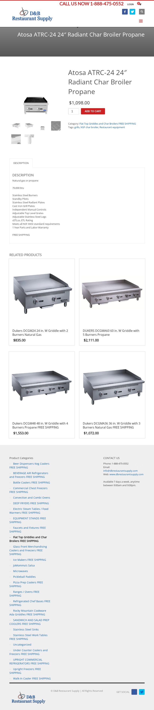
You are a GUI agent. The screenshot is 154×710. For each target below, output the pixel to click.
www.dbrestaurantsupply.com (126, 474)
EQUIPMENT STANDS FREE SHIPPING (27, 520)
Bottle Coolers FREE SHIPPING (31, 482)
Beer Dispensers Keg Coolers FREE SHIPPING (29, 465)
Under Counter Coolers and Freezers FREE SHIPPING (28, 652)
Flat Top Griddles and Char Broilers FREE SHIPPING (107, 123)
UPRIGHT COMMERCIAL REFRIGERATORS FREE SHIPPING (29, 661)
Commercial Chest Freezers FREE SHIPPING (28, 490)
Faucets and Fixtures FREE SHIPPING (27, 529)
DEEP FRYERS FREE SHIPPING (31, 503)
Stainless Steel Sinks (26, 629)
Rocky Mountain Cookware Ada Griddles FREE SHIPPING (27, 612)
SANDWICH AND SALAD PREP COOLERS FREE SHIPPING (29, 622)
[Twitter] (132, 12)
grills (76, 127)
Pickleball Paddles (24, 576)
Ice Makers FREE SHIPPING (29, 560)
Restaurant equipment (112, 127)
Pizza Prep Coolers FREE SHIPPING (26, 584)
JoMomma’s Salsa (24, 565)
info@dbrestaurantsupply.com (120, 470)
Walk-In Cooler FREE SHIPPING (32, 678)
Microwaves (20, 571)
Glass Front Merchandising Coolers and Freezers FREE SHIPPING (28, 550)
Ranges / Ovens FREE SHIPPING (24, 593)
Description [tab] (21, 163)
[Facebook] (125, 12)
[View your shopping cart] (140, 4)
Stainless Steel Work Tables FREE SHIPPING (28, 637)
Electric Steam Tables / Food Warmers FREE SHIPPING (28, 510)
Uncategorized (22, 644)
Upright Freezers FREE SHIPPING (25, 671)
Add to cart (93, 111)
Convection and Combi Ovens (31, 497)
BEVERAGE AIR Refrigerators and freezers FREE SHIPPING (28, 475)
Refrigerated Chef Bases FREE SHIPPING (29, 603)
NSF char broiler (89, 127)
